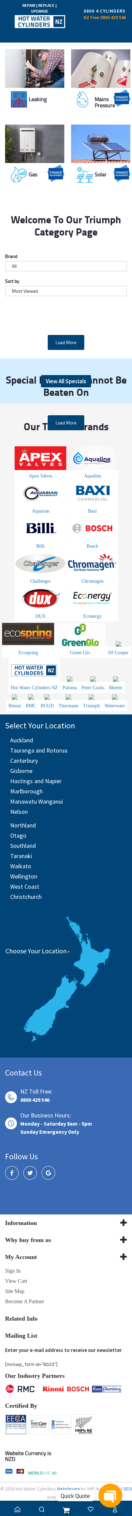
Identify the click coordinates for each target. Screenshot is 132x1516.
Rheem (115, 687)
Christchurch (26, 897)
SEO (128, 1489)
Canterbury (24, 760)
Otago (18, 835)
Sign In (13, 1271)
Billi (40, 546)
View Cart (16, 1281)
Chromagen (93, 581)
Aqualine (92, 476)
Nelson (19, 812)
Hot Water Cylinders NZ (34, 687)
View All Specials (66, 381)
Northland (23, 825)
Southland (23, 846)
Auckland (21, 740)
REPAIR (29, 5)
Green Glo (80, 652)
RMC (31, 705)
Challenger (40, 581)
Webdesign (69, 1489)
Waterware (115, 705)
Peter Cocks (93, 687)
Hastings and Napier (36, 781)
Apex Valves (40, 476)
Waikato (20, 866)
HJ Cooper (118, 652)
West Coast (24, 886)
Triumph (91, 705)
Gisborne (21, 771)
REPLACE (47, 5)
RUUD (47, 705)
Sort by (12, 281)
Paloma (70, 687)
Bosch (92, 546)
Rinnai (14, 705)
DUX (41, 616)
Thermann (68, 705)
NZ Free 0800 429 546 (105, 17)
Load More (66, 342)
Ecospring (28, 652)
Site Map (14, 1291)
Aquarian (40, 511)
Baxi (92, 511)
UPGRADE (39, 11)
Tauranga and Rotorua (38, 750)
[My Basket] (66, 1510)
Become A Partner (24, 1301)
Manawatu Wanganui (36, 801)
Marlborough (26, 791)
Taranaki (21, 856)
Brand (11, 256)
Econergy (92, 616)
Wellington (23, 876)
